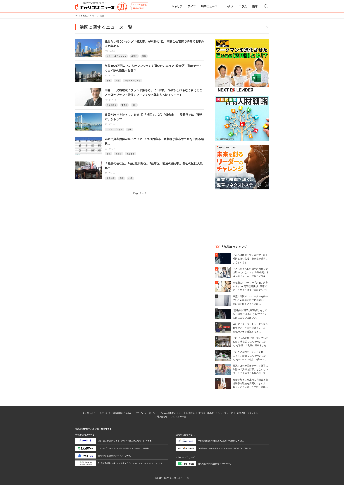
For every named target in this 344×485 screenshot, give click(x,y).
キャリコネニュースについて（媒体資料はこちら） (107, 412)
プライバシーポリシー (146, 412)
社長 (130, 178)
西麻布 (118, 153)
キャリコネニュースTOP (85, 16)
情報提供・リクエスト (247, 412)
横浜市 (134, 56)
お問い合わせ (160, 416)
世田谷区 (110, 178)
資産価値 (130, 153)
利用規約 (190, 412)
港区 (144, 56)
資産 (118, 80)
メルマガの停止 (178, 416)
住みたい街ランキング (116, 56)
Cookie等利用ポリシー (172, 412)
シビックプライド (114, 129)
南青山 (124, 104)
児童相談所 (111, 104)
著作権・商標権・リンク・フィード (216, 412)
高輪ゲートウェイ (132, 80)
